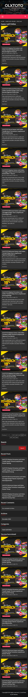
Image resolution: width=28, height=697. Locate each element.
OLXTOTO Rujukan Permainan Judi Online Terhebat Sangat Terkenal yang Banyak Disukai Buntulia (13, 375)
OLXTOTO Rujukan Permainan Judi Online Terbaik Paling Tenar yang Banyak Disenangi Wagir (14, 293)
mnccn (4, 53)
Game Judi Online (6, 44)
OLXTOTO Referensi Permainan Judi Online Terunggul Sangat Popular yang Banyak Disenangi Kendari (14, 478)
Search (3, 442)
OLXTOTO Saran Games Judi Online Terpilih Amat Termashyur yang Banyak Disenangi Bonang (13, 131)
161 (19, 435)
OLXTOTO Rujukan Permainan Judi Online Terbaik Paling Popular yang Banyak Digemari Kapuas (12, 49)
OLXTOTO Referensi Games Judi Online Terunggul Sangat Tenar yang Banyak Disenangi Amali (13, 212)
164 (11, 437)
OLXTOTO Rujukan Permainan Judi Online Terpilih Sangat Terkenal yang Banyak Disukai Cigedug (13, 461)
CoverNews (23, 692)
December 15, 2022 (11, 53)
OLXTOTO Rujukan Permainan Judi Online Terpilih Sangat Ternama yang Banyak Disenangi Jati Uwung (13, 469)
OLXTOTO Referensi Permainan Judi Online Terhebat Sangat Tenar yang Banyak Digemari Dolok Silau (12, 90)
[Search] (25, 16)
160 (16, 435)
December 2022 (6, 519)
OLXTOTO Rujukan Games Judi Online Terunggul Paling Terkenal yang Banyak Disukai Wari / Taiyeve (13, 171)
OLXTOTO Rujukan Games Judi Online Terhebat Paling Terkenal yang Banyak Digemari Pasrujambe (13, 334)
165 (14, 437)
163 (25, 435)
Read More (4, 63)
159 (13, 435)
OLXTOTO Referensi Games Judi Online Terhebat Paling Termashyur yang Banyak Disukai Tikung (13, 487)
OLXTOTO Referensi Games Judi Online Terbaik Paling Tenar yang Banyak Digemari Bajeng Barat (13, 253)
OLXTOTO (14, 5)
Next (17, 437)
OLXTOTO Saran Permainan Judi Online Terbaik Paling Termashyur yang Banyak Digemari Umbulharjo (13, 415)
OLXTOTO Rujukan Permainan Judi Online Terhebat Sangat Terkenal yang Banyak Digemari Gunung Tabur (13, 495)
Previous (4, 435)
